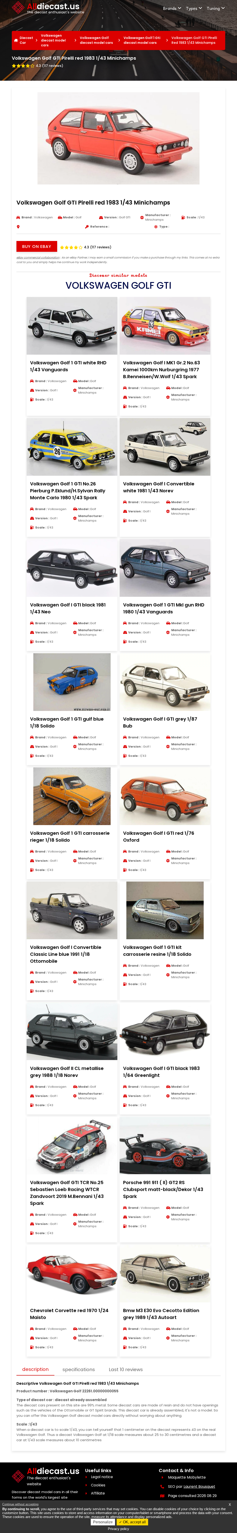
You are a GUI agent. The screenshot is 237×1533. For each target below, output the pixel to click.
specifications (78, 1369)
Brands (169, 8)
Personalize (103, 1522)
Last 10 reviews (126, 1369)
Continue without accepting (20, 1504)
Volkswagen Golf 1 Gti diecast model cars (142, 40)
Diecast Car (26, 40)
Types (191, 8)
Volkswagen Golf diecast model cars (96, 40)
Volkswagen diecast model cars (53, 40)
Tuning (213, 8)
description (35, 1369)
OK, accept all (134, 1522)
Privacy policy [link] (118, 1529)
